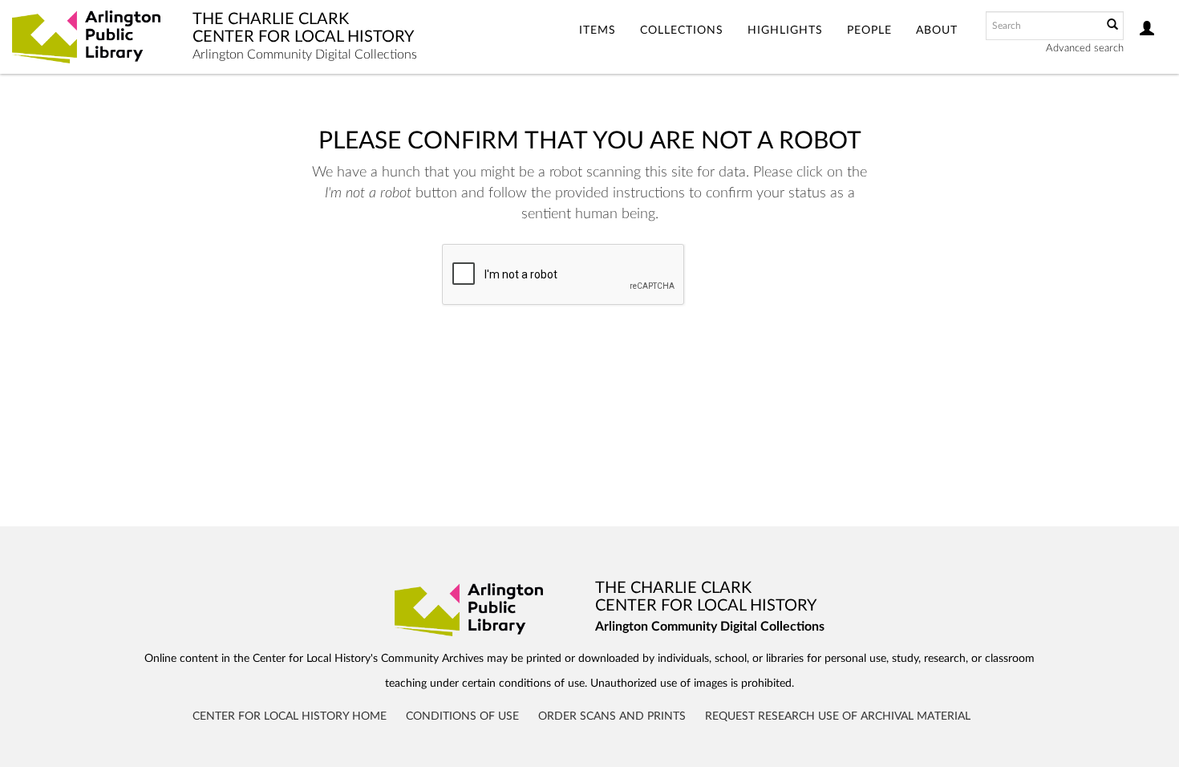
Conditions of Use (462, 716)
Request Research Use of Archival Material (837, 716)
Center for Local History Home (289, 716)
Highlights (785, 30)
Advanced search (1085, 48)
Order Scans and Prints (612, 716)
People (869, 30)
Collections (681, 30)
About (937, 30)
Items (597, 30)
